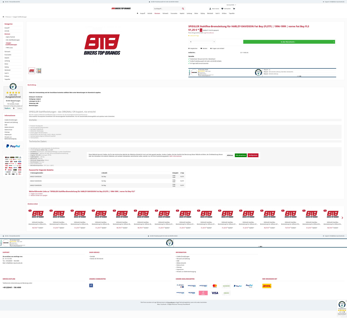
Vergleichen (193, 48)
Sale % (7, 73)
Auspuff (7, 28)
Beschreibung (32, 85)
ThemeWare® (186, 304)
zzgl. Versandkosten (209, 33)
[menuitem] (230, 5)
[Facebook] (91, 285)
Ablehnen (230, 155)
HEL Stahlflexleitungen (13, 40)
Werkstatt (7, 70)
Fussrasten (8, 55)
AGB (6, 125)
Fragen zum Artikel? (218, 48)
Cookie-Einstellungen (11, 120)
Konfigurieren (253, 155)
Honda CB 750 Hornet (96, 258)
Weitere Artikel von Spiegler (38, 195)
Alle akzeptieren (241, 155)
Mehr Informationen (175, 156)
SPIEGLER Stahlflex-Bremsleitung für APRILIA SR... (59, 223)
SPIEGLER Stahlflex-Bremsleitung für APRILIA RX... (38, 223)
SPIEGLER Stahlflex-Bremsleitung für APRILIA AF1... (164, 223)
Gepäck (7, 58)
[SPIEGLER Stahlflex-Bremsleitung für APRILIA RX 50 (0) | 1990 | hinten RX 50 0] (37, 214)
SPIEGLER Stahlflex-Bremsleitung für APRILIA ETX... (290, 223)
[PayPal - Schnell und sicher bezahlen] (13, 146)
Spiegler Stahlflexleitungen (11, 43)
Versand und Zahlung (11, 122)
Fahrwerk (7, 51)
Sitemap (7, 132)
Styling (7, 67)
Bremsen (7, 34)
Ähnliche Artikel (33, 204)
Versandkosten (171, 302)
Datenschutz (8, 130)
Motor (6, 64)
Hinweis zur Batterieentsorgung (10, 138)
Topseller (7, 79)
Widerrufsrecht (9, 127)
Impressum (8, 134)
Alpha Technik (10, 37)
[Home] (137, 13)
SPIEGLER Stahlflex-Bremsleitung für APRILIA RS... (312, 223)
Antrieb (7, 31)
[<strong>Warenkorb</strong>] (234, 8)
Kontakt (92, 256)
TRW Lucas (9, 47)
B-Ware (7, 76)
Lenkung (7, 61)
